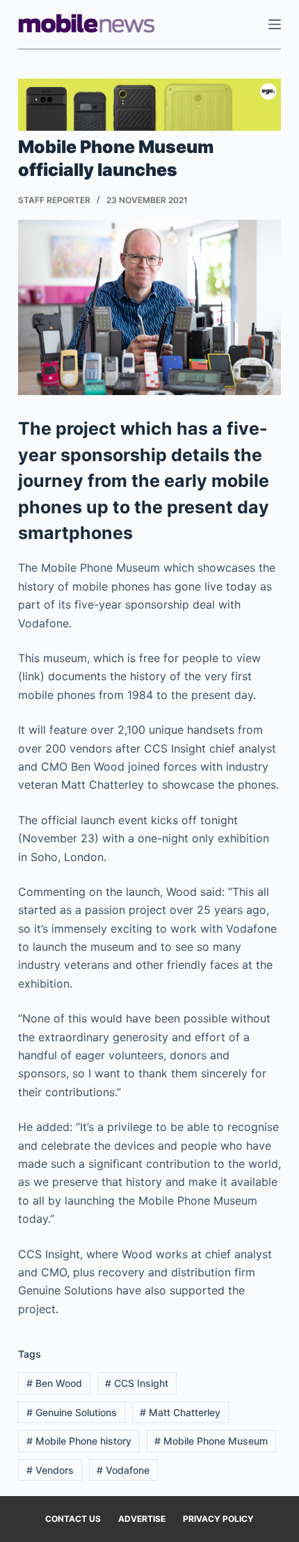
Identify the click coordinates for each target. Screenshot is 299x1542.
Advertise (141, 1518)
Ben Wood (54, 1383)
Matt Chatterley (180, 1412)
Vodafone (123, 1470)
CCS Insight (136, 1383)
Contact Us (73, 1518)
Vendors (50, 1470)
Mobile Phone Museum (211, 1441)
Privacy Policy (218, 1518)
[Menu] (274, 24)
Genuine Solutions (71, 1412)
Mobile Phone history (78, 1441)
